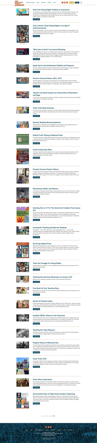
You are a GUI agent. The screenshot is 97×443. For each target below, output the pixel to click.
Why (31, 430)
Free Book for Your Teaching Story (46, 288)
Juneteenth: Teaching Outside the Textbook (50, 227)
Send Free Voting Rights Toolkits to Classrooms (51, 9)
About (54, 2)
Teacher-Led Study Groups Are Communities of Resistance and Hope (55, 93)
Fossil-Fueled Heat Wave (42, 149)
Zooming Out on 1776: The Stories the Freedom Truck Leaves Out (56, 209)
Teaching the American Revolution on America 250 (52, 277)
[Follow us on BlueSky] (48, 427)
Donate (59, 430)
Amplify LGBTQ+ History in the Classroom (49, 315)
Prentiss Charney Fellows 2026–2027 (47, 78)
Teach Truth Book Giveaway (43, 108)
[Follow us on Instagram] (51, 427)
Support (49, 2)
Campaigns (43, 2)
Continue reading (36, 19)
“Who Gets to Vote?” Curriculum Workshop (49, 49)
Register (70, 430)
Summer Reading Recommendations (47, 122)
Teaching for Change (58, 433)
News (38, 2)
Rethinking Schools (48, 433)
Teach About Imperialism (42, 379)
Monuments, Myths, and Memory (45, 188)
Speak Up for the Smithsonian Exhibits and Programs (53, 65)
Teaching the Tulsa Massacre (44, 330)
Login (77, 2)
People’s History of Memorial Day (45, 342)
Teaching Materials (30, 2)
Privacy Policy (48, 439)
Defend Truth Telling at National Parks (48, 135)
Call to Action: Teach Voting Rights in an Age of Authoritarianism (51, 26)
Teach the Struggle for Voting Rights (47, 263)
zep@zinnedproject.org (50, 435)
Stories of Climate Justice (42, 301)
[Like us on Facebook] (46, 427)
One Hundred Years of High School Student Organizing (54, 394)
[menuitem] (30, 2)
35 (50, 416)
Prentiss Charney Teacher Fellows (46, 169)
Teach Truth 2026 (39, 359)
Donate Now (71, 2)
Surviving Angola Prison (42, 243)
